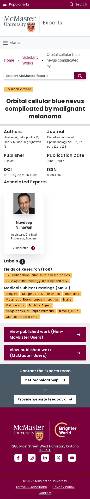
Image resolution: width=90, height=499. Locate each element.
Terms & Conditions (31, 487)
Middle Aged (40, 305)
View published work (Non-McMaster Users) (36, 334)
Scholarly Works (30, 60)
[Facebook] (18, 458)
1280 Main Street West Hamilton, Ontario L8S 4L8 (45, 448)
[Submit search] (80, 75)
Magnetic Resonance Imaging (32, 299)
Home (9, 60)
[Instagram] (32, 458)
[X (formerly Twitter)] (58, 458)
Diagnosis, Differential (41, 294)
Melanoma (15, 305)
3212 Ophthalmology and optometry (37, 281)
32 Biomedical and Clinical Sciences (38, 275)
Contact (45, 493)
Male (67, 299)
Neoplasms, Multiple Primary (30, 311)
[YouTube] (72, 458)
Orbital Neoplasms (22, 317)
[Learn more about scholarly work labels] (22, 262)
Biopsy (11, 294)
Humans (72, 294)
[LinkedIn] (45, 458)
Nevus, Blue (68, 311)
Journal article (18, 89)
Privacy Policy (63, 487)
